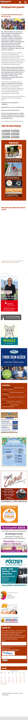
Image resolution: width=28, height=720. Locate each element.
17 (24, 678)
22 (16, 680)
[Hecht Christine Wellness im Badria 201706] (9, 604)
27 (9, 682)
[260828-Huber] (13, 145)
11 (1, 678)
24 (24, 680)
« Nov (2, 683)
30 (20, 682)
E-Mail (3, 641)
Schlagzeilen (15, 262)
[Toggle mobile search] (25, 2)
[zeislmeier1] (9, 618)
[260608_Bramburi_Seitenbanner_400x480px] (14, 436)
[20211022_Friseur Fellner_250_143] (9, 591)
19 (5, 680)
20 (9, 680)
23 (20, 680)
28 (12, 682)
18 (1, 680)
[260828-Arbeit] (13, 163)
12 (5, 678)
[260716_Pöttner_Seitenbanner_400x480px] (14, 556)
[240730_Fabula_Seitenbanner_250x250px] (9, 506)
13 (9, 678)
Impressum (16, 693)
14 (12, 678)
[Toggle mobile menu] (20, 2)
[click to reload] (8, 653)
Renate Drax (5, 261)
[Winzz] (9, 324)
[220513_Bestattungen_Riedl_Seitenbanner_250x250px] (14, 526)
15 (16, 678)
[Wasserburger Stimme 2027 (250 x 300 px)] (9, 413)
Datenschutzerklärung (14, 646)
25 (1, 682)
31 (24, 682)
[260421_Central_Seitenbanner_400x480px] (14, 471)
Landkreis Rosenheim (9, 262)
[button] (6, 131)
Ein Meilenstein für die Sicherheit (14, 401)
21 (12, 680)
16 (20, 678)
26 (5, 682)
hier (16, 639)
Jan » (5, 683)
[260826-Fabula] (13, 180)
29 (16, 682)
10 (24, 676)
